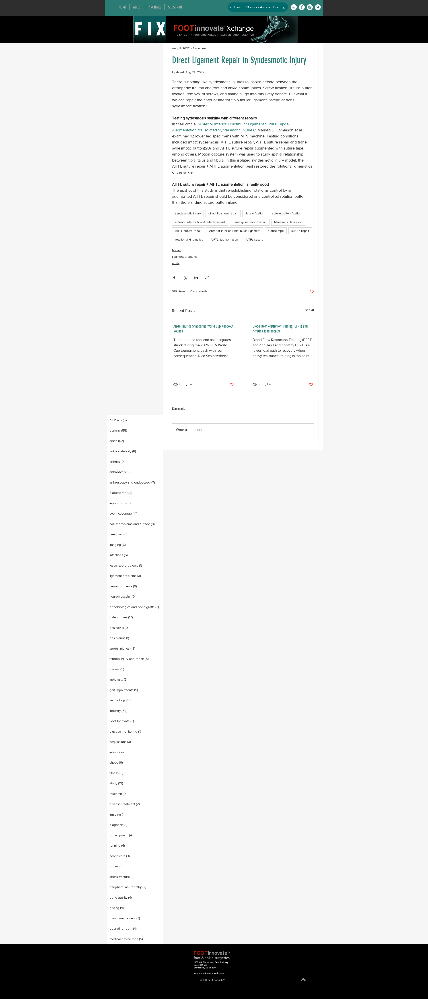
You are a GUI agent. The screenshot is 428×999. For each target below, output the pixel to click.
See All (310, 310)
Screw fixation (254, 213)
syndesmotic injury (188, 213)
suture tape (276, 231)
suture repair (300, 231)
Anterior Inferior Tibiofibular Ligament (234, 231)
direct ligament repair (223, 213)
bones (176, 250)
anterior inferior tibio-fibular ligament (200, 222)
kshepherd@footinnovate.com (209, 973)
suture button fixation (286, 213)
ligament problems (185, 256)
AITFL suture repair (188, 231)
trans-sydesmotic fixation (250, 222)
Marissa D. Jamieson (288, 222)
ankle (175, 263)
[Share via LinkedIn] (196, 277)
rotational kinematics (189, 239)
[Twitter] (318, 7)
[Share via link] (207, 277)
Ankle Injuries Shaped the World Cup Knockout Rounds (203, 329)
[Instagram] (310, 7)
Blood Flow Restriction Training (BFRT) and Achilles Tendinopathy (280, 329)
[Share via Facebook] (174, 277)
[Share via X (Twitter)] (185, 277)
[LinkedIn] (294, 7)
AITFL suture (254, 239)
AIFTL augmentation (224, 239)
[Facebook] (302, 7)
